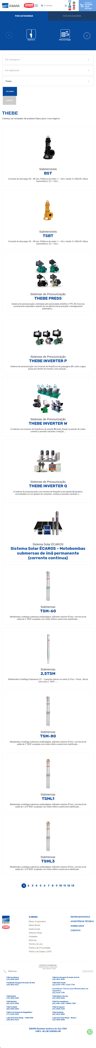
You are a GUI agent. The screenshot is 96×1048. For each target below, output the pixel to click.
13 (72, 885)
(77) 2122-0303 (12, 1014)
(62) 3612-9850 (58, 1014)
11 (64, 885)
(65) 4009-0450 (12, 1009)
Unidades (33, 936)
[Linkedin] (69, 7)
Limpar (9, 100)
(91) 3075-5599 (12, 1003)
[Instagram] (69, 2)
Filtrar (10, 91)
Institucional (34, 929)
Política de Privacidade (39, 948)
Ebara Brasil (34, 925)
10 (60, 885)
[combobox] (48, 59)
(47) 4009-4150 (58, 1009)
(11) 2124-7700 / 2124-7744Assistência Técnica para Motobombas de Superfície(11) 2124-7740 (70, 989)
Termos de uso (35, 944)
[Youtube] (69, 10)
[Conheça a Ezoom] (88, 972)
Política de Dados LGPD (40, 951)
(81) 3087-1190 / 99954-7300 (64, 1003)
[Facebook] (69, 5)
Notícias (32, 940)
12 (68, 885)
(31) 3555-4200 (58, 998)
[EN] (74, 6)
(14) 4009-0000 (12, 979)
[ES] (74, 9)
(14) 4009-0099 (58, 1020)
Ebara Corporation (37, 921)
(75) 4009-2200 (12, 998)
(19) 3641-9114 (12, 1020)
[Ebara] (6, 923)
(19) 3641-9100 (58, 979)
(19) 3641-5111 (12, 985)
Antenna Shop (35, 933)
